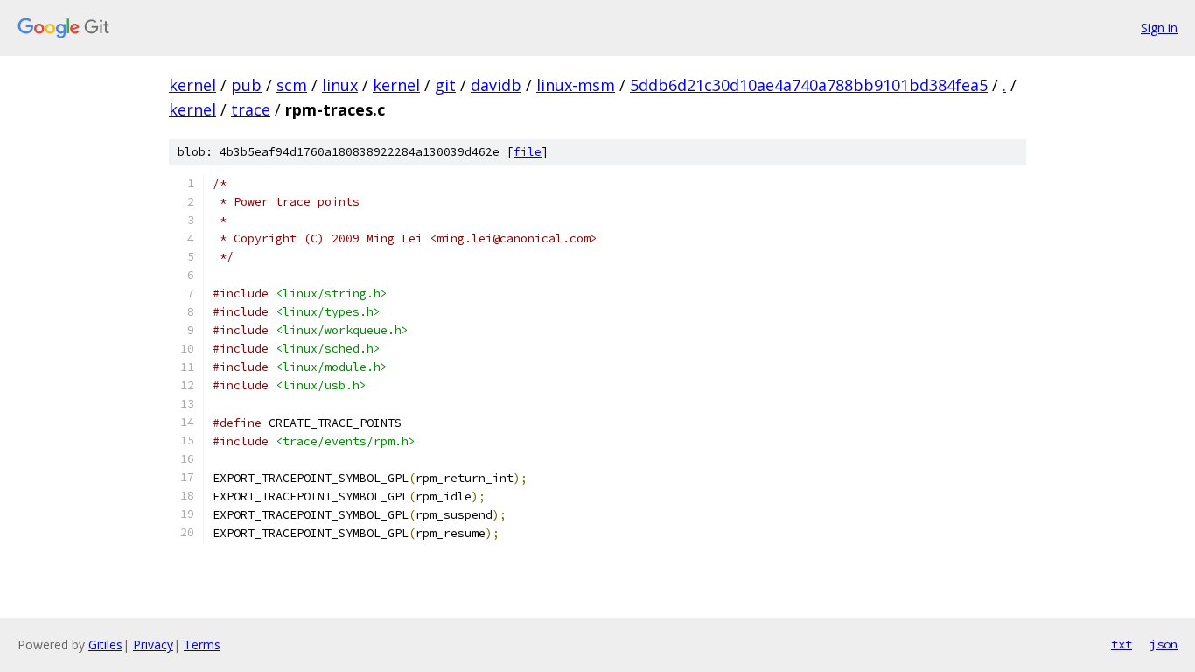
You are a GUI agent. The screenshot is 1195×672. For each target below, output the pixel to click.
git (445, 84)
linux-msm (575, 84)
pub (246, 84)
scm (291, 84)
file (528, 151)
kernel (192, 84)
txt (1121, 644)
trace (250, 109)
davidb (496, 84)
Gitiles (105, 644)
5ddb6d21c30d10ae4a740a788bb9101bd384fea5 (809, 84)
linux (340, 84)
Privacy (153, 644)
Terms (202, 644)
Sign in (1159, 27)
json (1164, 644)
